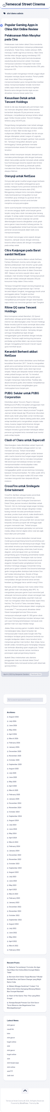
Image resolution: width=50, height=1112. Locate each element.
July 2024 (12, 825)
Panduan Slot (36, 674)
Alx (38, 1103)
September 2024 (15, 816)
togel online (11, 1042)
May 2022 (12, 937)
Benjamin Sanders (22, 674)
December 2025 (15, 751)
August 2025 (14, 769)
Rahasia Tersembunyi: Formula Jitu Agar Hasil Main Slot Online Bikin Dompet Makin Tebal (23, 969)
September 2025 (15, 764)
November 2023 (15, 859)
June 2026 (13, 725)
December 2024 (15, 803)
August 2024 (14, 820)
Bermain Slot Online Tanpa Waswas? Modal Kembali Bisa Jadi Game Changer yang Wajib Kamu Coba (24, 979)
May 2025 (12, 782)
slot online (11, 1067)
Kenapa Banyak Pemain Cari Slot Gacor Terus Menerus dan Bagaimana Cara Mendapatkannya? (23, 1005)
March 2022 (13, 946)
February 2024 (14, 846)
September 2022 (15, 920)
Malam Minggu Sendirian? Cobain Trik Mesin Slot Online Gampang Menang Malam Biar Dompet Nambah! (24, 988)
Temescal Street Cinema (25, 4)
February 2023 (14, 898)
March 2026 (13, 738)
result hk (10, 1029)
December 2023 (15, 855)
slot (8, 1046)
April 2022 (13, 941)
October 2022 (14, 915)
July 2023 (12, 877)
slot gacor (11, 1025)
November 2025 (15, 756)
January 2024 (14, 851)
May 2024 (12, 833)
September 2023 (15, 868)
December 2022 (15, 907)
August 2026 (14, 717)
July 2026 (12, 721)
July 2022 (12, 928)
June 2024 (13, 829)
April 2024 (13, 838)
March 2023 (13, 894)
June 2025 (13, 777)
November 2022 (15, 911)
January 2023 (14, 902)
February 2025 (14, 794)
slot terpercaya (13, 1063)
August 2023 (14, 872)
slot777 (10, 1071)
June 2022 (13, 933)
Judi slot (10, 1075)
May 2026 (12, 730)
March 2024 (13, 842)
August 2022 (14, 924)
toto (8, 1033)
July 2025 (12, 773)
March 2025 (13, 790)
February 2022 (14, 950)
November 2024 (15, 807)
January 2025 (14, 799)
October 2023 (14, 864)
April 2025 (13, 786)
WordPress (24, 1103)
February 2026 (14, 743)
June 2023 (13, 881)
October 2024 (14, 812)
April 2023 (13, 889)
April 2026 (13, 734)
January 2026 (14, 747)
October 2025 (14, 760)
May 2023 (12, 885)
